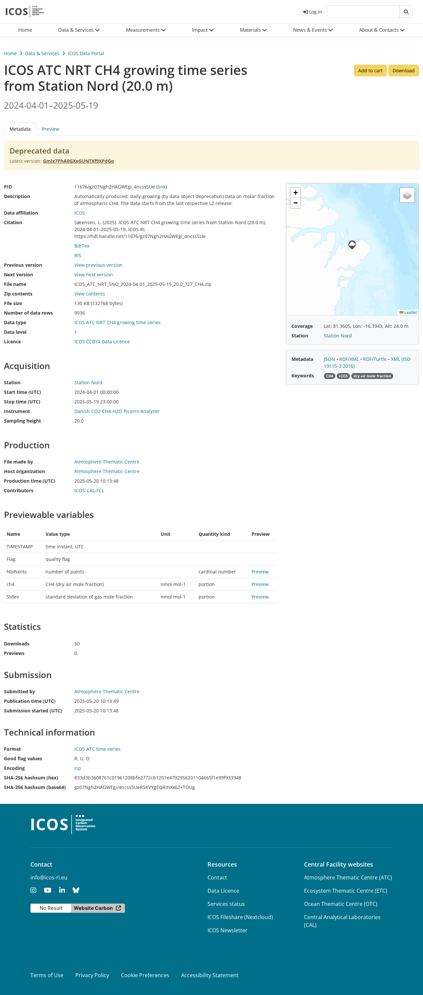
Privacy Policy (92, 975)
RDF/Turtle (375, 359)
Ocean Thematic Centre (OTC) (340, 904)
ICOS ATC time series (97, 749)
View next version (93, 274)
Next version (18, 274)
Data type (15, 322)
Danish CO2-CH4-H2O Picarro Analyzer (117, 411)
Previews (14, 653)
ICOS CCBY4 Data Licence (102, 341)
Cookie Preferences (145, 975)
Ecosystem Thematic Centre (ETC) (345, 890)
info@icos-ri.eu (48, 877)
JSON (330, 359)
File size (13, 303)
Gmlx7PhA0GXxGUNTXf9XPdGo (78, 161)
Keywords (302, 375)
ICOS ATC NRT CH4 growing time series (117, 322)
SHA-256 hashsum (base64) (35, 787)
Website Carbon (93, 908)
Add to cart (370, 70)
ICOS (79, 213)
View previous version (98, 265)
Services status (226, 904)
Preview (50, 129)
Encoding (14, 768)
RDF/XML (349, 359)
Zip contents (18, 294)
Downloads (16, 643)
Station (12, 382)
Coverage (302, 326)
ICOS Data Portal (86, 53)
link (162, 187)
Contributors (18, 490)
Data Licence (223, 890)
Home (10, 53)
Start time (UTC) (22, 392)
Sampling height (22, 421)
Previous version (23, 265)
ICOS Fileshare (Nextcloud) (240, 917)
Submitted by (19, 691)
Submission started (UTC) (33, 710)
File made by (18, 462)
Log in (315, 12)
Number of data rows (28, 313)
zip (77, 768)
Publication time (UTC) (30, 701)
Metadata (302, 359)
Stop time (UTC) (22, 401)
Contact (217, 877)
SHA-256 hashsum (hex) (31, 777)
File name (15, 284)
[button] (79, 29)
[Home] (25, 11)
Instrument (17, 411)
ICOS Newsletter (228, 930)
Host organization (24, 471)
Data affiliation (21, 213)
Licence (12, 341)
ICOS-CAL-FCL (89, 490)
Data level (15, 332)
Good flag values (23, 758)
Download (404, 70)
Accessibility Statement (210, 975)
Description (17, 196)
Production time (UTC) (29, 481)
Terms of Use (46, 975)
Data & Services (42, 53)
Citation (13, 222)
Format (12, 749)
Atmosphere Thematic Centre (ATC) (348, 877)
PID (8, 187)
